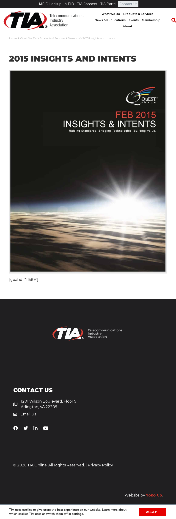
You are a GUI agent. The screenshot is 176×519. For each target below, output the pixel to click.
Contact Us (128, 4)
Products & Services (138, 14)
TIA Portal (108, 4)
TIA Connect (87, 4)
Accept (152, 512)
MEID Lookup (50, 4)
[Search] (171, 20)
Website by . (144, 495)
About (127, 26)
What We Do (111, 14)
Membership (151, 20)
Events (134, 20)
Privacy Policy (100, 465)
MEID (69, 4)
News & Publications (110, 20)
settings (77, 514)
